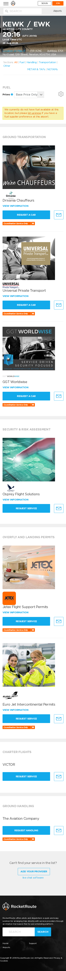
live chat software (33, 877)
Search (42, 931)
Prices (7, 94)
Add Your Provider (33, 871)
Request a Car (26, 214)
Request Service (26, 508)
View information (16, 205)
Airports (57, 11)
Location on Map (13, 50)
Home (5, 943)
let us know (34, 113)
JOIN (58, 3)
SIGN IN (44, 3)
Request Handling (26, 830)
